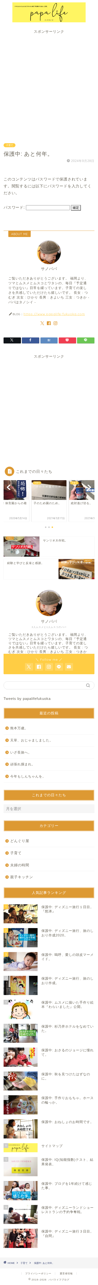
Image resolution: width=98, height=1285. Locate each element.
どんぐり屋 (19, 841)
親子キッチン (21, 877)
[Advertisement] (49, 83)
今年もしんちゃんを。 (28, 776)
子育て (9, 145)
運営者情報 (66, 1273)
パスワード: (15, 207)
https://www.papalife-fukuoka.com (54, 314)
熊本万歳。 (19, 728)
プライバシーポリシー (38, 1273)
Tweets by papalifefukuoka (27, 699)
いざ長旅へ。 (21, 752)
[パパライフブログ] (49, 19)
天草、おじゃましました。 (31, 740)
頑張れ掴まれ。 (22, 764)
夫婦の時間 (19, 865)
